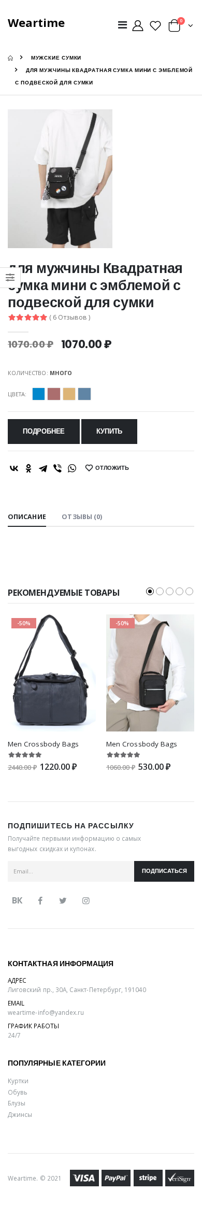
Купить (109, 431)
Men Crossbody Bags (43, 744)
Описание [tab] (27, 516)
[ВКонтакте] (14, 468)
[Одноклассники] (28, 468)
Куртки (18, 1080)
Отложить (112, 468)
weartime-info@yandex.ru (46, 1012)
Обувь (17, 1092)
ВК (17, 900)
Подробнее (44, 431)
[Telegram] (43, 468)
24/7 (14, 1035)
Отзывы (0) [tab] (82, 516)
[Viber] (57, 468)
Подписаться (164, 871)
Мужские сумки (56, 58)
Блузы (16, 1103)
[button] (180, 27)
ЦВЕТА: (17, 394)
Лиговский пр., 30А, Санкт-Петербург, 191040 (77, 989)
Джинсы (20, 1114)
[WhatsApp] (72, 468)
